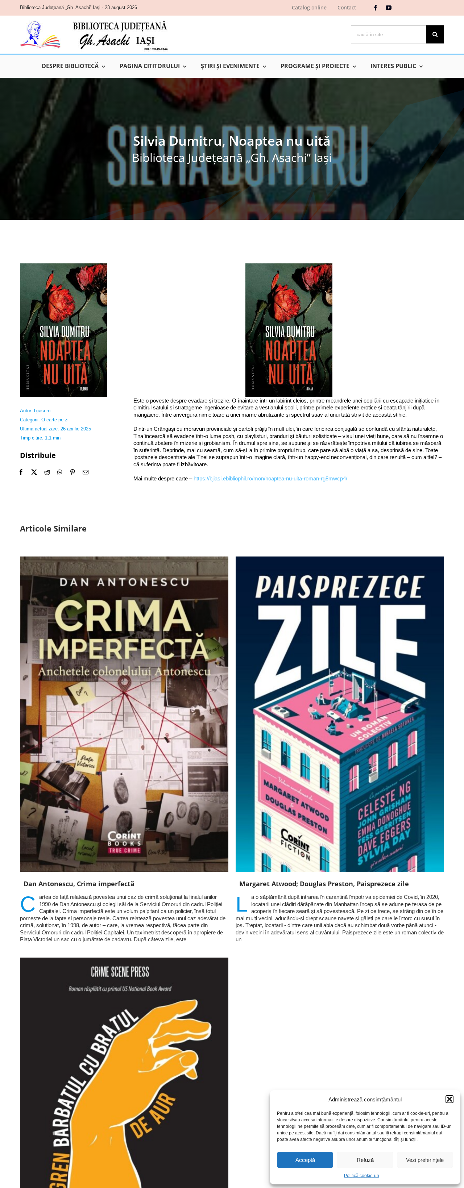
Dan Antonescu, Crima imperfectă (79, 883)
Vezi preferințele (425, 1160)
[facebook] (375, 8)
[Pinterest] (72, 472)
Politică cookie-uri (361, 1175)
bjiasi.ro (42, 410)
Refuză (365, 1160)
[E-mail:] (85, 472)
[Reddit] (47, 472)
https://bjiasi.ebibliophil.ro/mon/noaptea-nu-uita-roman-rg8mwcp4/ (270, 478)
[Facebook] (21, 472)
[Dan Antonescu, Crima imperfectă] (124, 714)
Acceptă (305, 1160)
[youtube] (389, 8)
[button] (449, 1099)
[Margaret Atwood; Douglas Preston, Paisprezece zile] (340, 714)
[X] (34, 472)
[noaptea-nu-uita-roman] (63, 266)
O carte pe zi (55, 419)
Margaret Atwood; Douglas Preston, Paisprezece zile (324, 883)
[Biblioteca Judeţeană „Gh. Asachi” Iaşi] (94, 20)
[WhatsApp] (60, 472)
